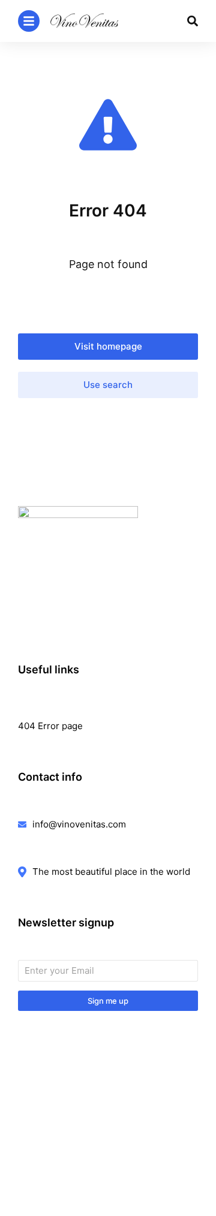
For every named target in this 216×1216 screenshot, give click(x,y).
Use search (108, 384)
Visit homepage (108, 346)
